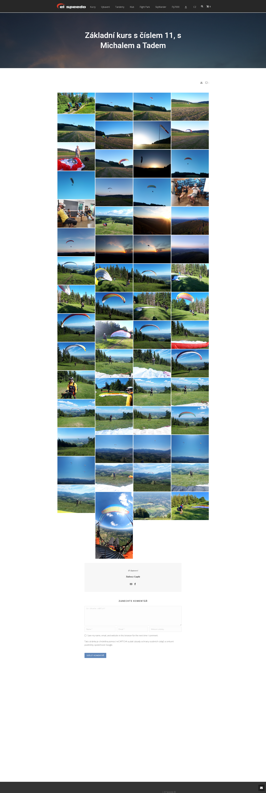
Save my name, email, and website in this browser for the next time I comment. (122, 635)
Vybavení (105, 6)
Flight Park (145, 6)
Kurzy (93, 6)
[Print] (201, 83)
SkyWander (160, 6)
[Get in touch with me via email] (131, 584)
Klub (132, 6)
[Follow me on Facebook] (135, 584)
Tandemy (119, 6)
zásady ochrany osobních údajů (149, 641)
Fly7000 (175, 6)
